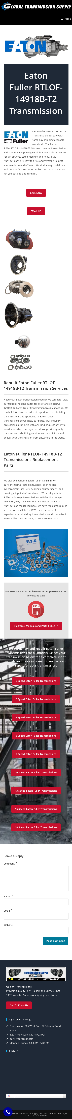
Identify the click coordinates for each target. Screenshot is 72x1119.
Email (8, 910)
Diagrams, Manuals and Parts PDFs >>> (36, 625)
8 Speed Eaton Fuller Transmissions (36, 735)
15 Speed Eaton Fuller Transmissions (36, 809)
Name (8, 896)
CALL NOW (36, 192)
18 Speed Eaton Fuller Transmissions (36, 827)
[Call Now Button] (8, 1111)
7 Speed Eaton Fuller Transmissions (36, 717)
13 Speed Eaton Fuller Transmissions (36, 790)
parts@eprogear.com (21, 1038)
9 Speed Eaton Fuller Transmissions (36, 754)
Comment (10, 863)
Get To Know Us (19, 1005)
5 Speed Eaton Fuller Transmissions (36, 680)
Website (8, 925)
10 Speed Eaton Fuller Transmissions (36, 772)
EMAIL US (36, 211)
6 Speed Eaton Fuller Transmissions (36, 699)
